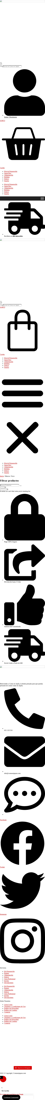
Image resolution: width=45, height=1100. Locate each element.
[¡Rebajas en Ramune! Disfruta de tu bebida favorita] (22, 1062)
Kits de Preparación (10, 171)
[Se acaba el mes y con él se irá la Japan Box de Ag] (22, 1052)
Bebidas (7, 177)
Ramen (6, 973)
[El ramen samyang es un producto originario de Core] (22, 1031)
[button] (22, 415)
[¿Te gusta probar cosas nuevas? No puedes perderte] (22, 1039)
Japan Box (7, 173)
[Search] (20, 485)
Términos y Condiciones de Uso (15, 1006)
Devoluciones (8, 983)
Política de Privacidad (11, 1008)
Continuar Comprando (11, 1097)
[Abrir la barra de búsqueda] (1, 64)
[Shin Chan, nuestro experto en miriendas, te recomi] (22, 1057)
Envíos (6, 981)
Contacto (7, 1012)
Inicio (2, 476)
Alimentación (8, 175)
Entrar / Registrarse (10, 117)
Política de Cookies (10, 1010)
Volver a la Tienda (17, 1094)
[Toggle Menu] (42, 198)
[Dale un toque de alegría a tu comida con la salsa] (22, 1046)
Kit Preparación (9, 971)
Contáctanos (8, 816)
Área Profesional (9, 979)
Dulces (6, 179)
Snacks (6, 181)
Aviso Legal (8, 1005)
